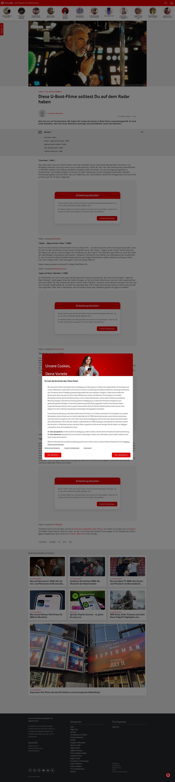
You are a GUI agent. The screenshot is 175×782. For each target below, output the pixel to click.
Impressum (88, 448)
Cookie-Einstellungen (71, 448)
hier (79, 393)
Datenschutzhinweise (52, 448)
